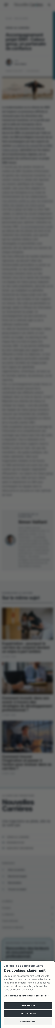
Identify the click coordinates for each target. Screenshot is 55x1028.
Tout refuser (28, 1005)
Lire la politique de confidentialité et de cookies (26, 996)
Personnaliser (27, 1021)
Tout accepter (28, 1013)
